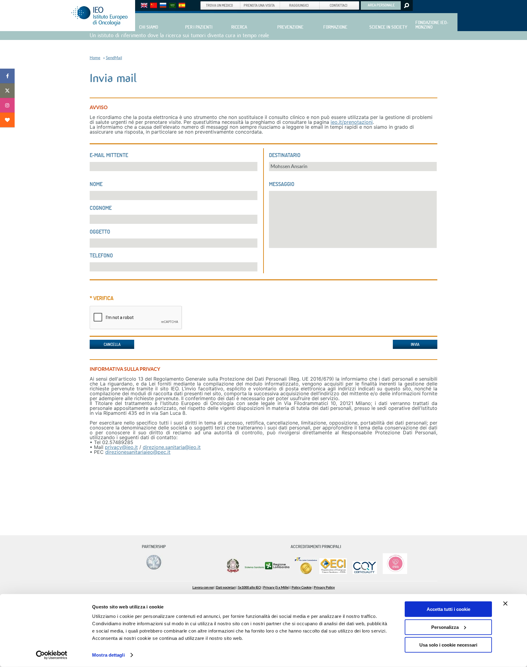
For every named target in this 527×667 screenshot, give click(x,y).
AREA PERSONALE (381, 5)
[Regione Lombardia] (267, 572)
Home (95, 58)
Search (406, 5)
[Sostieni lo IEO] (7, 120)
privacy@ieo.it (121, 447)
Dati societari (226, 587)
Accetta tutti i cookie (448, 609)
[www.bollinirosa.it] (392, 572)
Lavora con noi (203, 587)
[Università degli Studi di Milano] (153, 569)
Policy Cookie (302, 587)
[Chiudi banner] (505, 603)
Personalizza (445, 626)
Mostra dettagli (108, 655)
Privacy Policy (324, 587)
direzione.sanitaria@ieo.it (172, 447)
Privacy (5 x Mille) (276, 587)
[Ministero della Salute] (233, 572)
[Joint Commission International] (306, 572)
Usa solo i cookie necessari (448, 644)
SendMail (114, 58)
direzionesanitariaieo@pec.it (137, 452)
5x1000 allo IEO (249, 587)
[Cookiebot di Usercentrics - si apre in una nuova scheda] (51, 655)
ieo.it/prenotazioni (352, 122)
